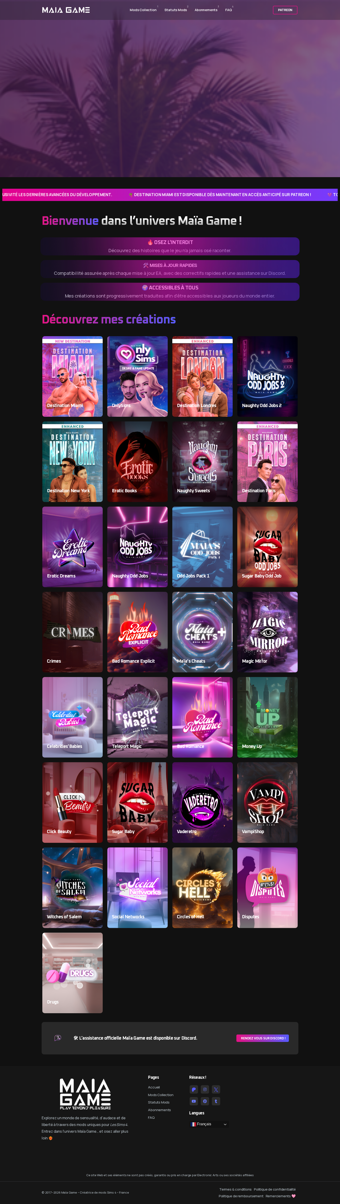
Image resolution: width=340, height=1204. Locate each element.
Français (203, 1124)
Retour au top (10, 603)
